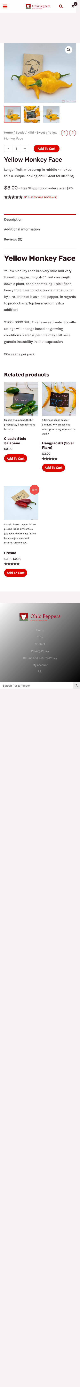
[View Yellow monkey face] (32, 114)
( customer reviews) (40, 197)
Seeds (20, 132)
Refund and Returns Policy (40, 658)
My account (40, 665)
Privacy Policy (40, 651)
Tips (40, 637)
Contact (40, 644)
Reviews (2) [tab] (13, 239)
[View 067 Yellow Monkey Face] (12, 114)
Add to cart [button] (15, 458)
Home (8, 132)
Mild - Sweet (36, 132)
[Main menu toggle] (5, 6)
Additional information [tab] (22, 229)
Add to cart (46, 148)
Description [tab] (13, 219)
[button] (61, 6)
